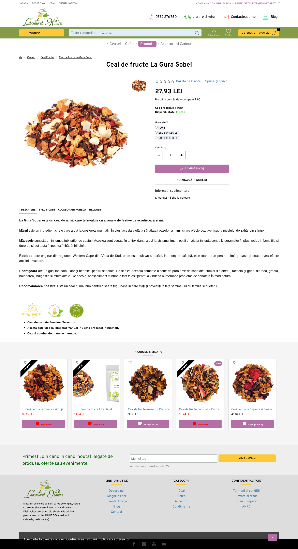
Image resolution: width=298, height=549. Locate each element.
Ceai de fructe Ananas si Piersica (148, 409)
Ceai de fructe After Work (96, 409)
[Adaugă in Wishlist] (25, 362)
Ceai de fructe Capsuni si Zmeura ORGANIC (253, 409)
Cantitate (160, 147)
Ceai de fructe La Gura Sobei (75, 57)
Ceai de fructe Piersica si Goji (44, 409)
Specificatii (47, 210)
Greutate (160, 122)
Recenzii (95, 210)
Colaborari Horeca (72, 210)
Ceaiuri (31, 57)
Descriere (28, 210)
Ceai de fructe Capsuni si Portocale (201, 409)
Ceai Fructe (47, 57)
